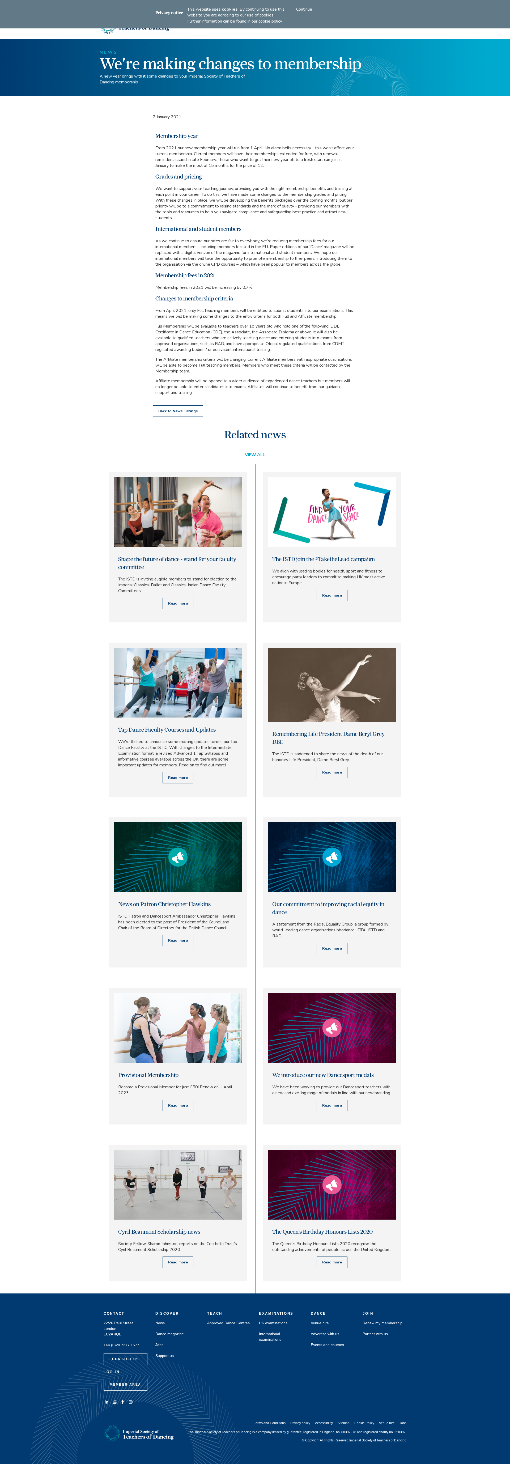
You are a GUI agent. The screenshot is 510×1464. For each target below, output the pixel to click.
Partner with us (375, 1334)
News (160, 1323)
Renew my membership (382, 1323)
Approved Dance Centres (228, 1323)
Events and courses (327, 1345)
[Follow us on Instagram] (131, 1402)
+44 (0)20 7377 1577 (121, 1345)
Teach (214, 1314)
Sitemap (344, 1423)
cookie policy (270, 21)
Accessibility (324, 1423)
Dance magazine (169, 1334)
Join (368, 1314)
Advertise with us (325, 1334)
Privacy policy (300, 1423)
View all (255, 455)
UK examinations (273, 1323)
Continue (304, 9)
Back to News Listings (178, 411)
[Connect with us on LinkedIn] (106, 1402)
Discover (167, 1314)
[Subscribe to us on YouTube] (114, 1402)
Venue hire (320, 1323)
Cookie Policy (364, 1423)
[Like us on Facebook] (123, 1402)
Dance (318, 1314)
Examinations (276, 1314)
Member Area (125, 1384)
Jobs (159, 1345)
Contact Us (125, 1359)
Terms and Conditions (270, 1423)
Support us (164, 1356)
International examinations (270, 1337)
